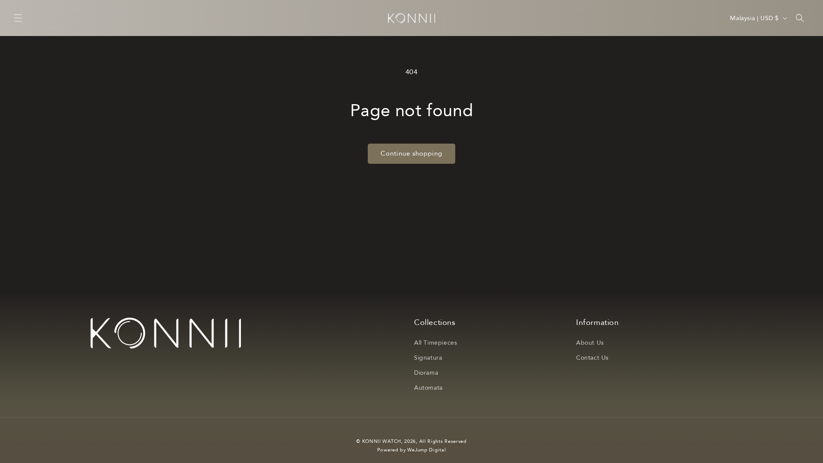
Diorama (426, 373)
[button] (18, 18)
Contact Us (592, 358)
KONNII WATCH (381, 441)
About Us (590, 343)
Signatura (428, 358)
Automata (428, 388)
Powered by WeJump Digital (411, 450)
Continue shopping (411, 153)
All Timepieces (435, 343)
